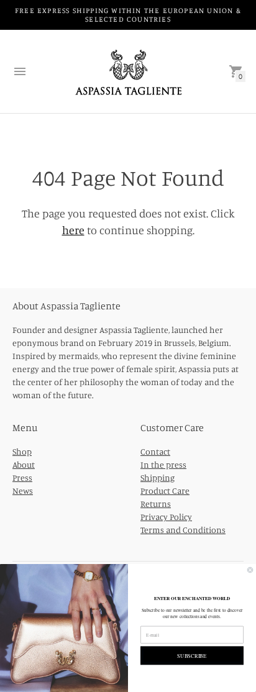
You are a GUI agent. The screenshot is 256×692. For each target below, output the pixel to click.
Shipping (157, 477)
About (23, 464)
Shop (22, 451)
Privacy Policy (166, 516)
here (73, 230)
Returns (155, 503)
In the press (163, 464)
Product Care (165, 490)
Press (22, 477)
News (22, 490)
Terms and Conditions (183, 529)
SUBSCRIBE (191, 655)
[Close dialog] (250, 570)
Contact (155, 451)
